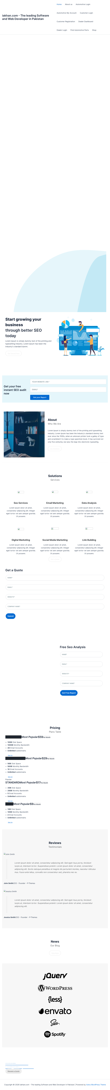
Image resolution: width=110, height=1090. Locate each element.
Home (59, 4)
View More (55, 953)
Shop (94, 30)
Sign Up (10, 755)
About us (68, 4)
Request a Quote (13, 1071)
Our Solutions (54, 449)
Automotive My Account (66, 13)
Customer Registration (66, 21)
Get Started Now (13, 353)
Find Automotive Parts (79, 30)
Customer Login (86, 13)
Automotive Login (83, 4)
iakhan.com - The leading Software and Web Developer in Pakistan (25, 17)
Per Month (46, 737)
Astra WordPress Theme (96, 1085)
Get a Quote (55, 559)
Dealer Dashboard (85, 21)
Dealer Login (62, 30)
